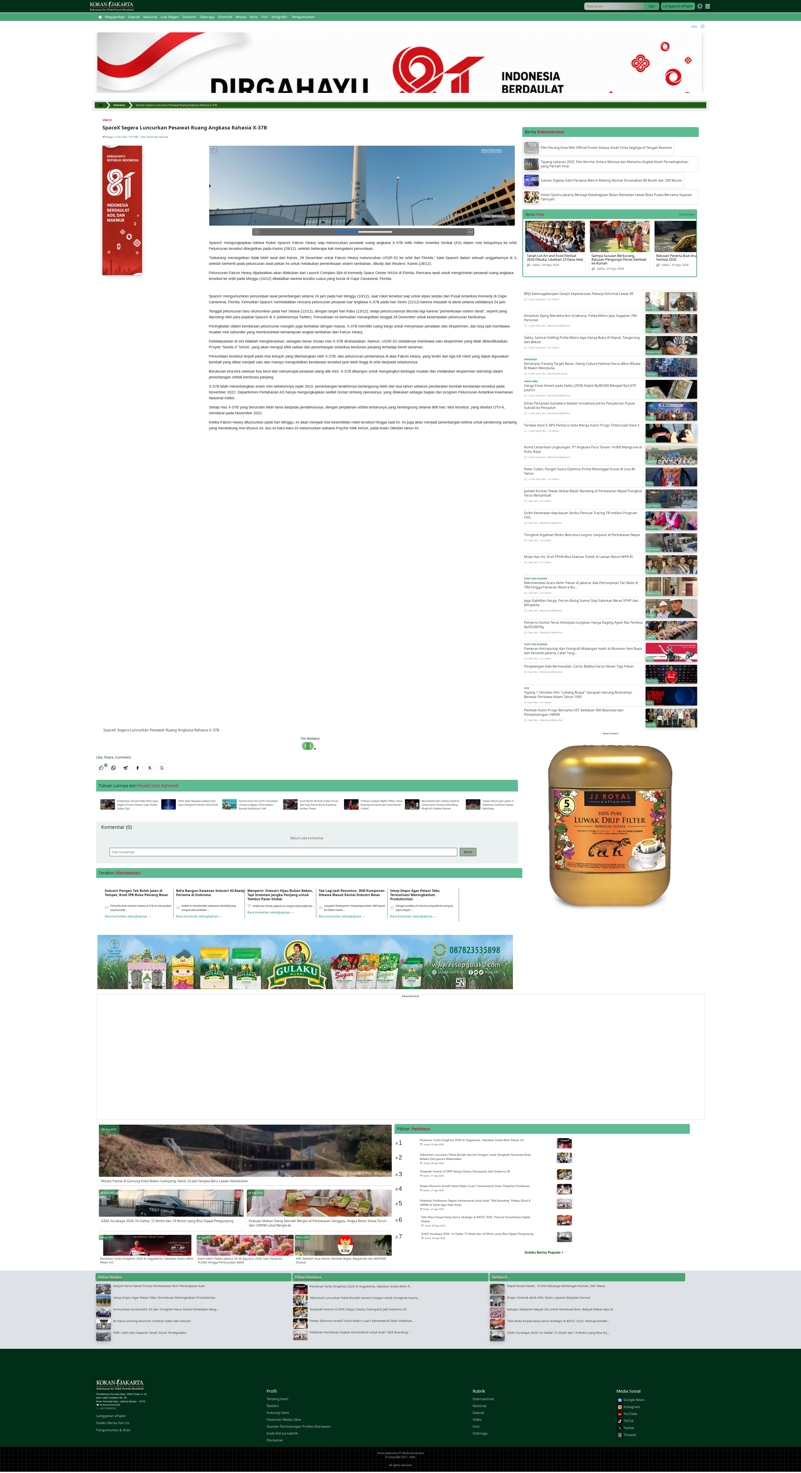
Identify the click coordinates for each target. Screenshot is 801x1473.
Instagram (631, 1407)
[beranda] (100, 16)
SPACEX (107, 120)
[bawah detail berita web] (305, 972)
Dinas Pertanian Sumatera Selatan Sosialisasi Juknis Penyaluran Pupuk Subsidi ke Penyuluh (579, 405)
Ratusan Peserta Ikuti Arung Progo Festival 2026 (683, 257)
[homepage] (120, 1385)
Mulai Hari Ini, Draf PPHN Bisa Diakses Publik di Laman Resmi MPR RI (578, 556)
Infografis (279, 17)
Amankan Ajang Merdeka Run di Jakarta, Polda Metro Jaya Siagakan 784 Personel (580, 317)
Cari (652, 6)
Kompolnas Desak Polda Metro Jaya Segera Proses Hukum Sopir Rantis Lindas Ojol (137, 804)
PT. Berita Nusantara (411, 1453)
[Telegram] (125, 768)
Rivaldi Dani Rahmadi (157, 136)
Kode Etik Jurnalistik (282, 1433)
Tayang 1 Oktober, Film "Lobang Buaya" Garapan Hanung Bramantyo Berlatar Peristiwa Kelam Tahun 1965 (578, 694)
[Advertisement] (221, 1057)
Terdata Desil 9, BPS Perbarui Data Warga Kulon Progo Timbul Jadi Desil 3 (581, 425)
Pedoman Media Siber (284, 1419)
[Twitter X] (150, 768)
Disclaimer (275, 1440)
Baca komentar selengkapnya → (128, 916)
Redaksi (273, 1405)
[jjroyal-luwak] (610, 824)
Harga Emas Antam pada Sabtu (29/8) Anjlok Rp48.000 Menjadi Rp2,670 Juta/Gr (580, 387)
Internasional (483, 1399)
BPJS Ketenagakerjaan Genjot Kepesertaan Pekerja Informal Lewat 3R (578, 293)
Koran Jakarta (385, 1453)
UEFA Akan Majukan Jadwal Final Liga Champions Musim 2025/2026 (198, 803)
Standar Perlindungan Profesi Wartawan (299, 1426)
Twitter (629, 1428)
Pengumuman (303, 17)
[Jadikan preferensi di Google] (162, 768)
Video (477, 1419)
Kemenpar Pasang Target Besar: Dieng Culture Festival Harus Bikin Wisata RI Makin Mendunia (582, 365)
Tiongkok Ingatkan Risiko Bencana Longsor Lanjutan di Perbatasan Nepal (582, 534)
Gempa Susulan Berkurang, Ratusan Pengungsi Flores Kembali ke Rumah (619, 259)
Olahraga (480, 1433)
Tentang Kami (277, 1399)
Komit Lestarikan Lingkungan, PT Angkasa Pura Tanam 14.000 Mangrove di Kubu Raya (583, 449)
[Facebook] (137, 768)
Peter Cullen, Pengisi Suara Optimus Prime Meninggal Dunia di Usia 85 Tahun (579, 471)
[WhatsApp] (113, 768)
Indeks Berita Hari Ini (112, 1423)
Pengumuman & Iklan (113, 1430)
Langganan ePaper (678, 6)
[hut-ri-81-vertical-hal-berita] (122, 210)
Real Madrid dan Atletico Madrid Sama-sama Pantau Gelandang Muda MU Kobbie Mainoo (440, 804)
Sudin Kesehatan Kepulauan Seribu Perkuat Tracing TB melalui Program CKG (580, 515)
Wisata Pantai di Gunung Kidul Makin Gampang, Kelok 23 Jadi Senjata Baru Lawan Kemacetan (174, 1181)
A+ (470, 232)
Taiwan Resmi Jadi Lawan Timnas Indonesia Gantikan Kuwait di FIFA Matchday (502, 804)
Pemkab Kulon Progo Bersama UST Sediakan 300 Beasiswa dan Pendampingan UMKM (573, 712)
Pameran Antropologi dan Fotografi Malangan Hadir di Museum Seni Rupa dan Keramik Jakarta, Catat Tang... (583, 650)
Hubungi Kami (278, 1412)
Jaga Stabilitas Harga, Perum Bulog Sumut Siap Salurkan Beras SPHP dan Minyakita (581, 602)
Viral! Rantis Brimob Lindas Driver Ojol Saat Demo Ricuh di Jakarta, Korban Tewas (319, 804)
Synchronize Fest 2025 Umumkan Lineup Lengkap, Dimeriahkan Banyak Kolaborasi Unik (258, 804)
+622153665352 (108, 1408)
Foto (476, 1426)
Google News (634, 1399)
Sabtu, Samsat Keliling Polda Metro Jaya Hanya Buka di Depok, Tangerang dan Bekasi (582, 339)
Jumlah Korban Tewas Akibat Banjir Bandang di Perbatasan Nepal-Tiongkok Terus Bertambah (583, 493)
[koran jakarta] (102, 105)
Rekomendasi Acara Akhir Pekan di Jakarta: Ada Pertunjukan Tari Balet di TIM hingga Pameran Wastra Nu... (581, 584)
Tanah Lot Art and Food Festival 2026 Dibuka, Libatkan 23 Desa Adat (555, 257)
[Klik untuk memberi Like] (101, 768)
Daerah (478, 1412)
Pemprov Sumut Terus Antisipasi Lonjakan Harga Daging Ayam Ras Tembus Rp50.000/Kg (583, 624)
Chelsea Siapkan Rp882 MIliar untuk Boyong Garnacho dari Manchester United (381, 804)
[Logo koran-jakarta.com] (112, 6)
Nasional (479, 1405)
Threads (629, 1435)
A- (256, 232)
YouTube (630, 1413)
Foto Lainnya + (687, 214)
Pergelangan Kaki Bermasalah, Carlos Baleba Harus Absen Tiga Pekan (579, 666)
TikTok (628, 1421)
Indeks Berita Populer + (544, 1252)
